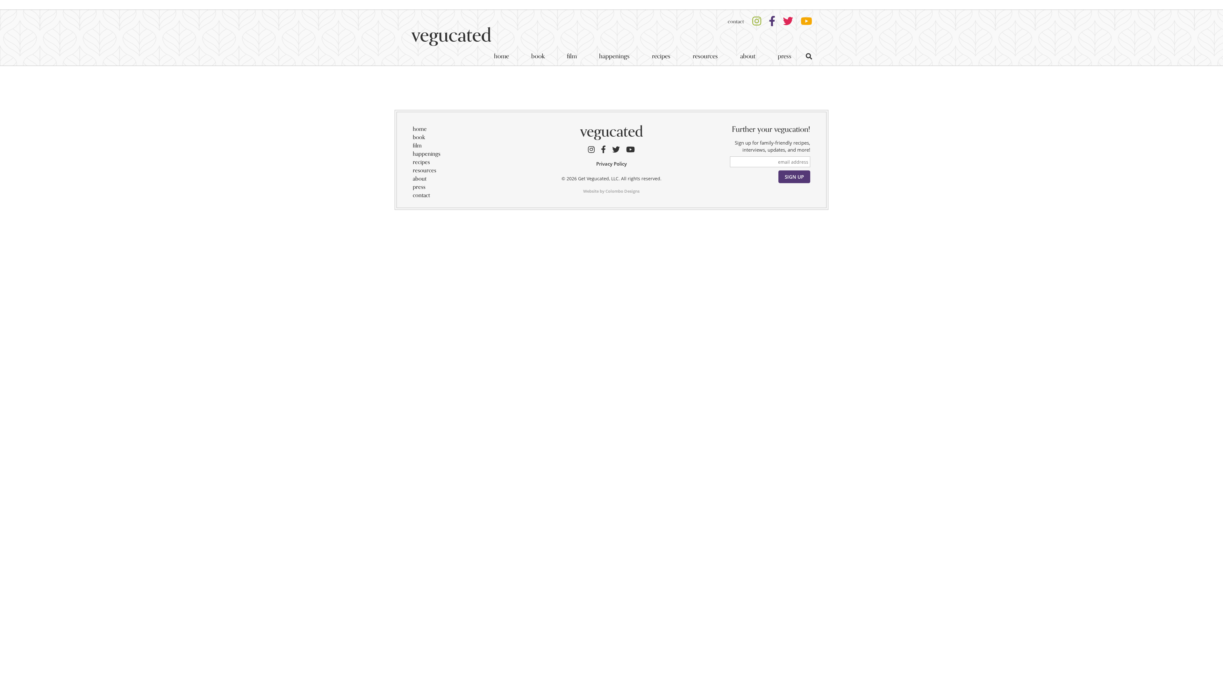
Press (784, 56)
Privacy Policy (611, 164)
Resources (705, 56)
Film (572, 56)
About (747, 56)
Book (538, 56)
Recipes (661, 56)
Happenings (614, 56)
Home (501, 56)
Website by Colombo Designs (611, 191)
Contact (736, 22)
